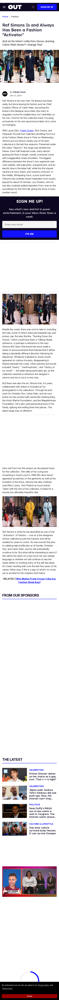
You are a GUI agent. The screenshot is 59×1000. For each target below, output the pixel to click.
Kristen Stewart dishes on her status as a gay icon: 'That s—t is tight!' (42, 776)
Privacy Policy (43, 985)
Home (5, 16)
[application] (29, 881)
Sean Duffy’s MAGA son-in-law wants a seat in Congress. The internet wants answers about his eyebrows (43, 814)
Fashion (15, 16)
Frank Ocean (27, 130)
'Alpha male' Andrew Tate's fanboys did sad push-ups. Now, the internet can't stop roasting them (42, 796)
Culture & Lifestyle (41, 824)
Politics (34, 804)
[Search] (33, 7)
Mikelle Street (19, 92)
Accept (29, 996)
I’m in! (29, 234)
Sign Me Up (47, 7)
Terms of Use (7, 989)
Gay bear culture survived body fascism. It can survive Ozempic (42, 830)
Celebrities (36, 770)
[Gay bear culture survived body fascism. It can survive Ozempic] (14, 828)
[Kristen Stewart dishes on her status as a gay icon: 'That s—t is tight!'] (14, 774)
